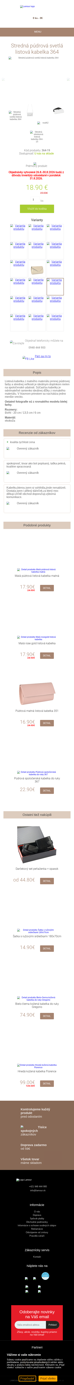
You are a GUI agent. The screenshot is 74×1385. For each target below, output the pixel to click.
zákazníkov (34, 1130)
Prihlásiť (53, 1325)
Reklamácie (37, 1229)
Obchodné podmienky (37, 1222)
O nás (37, 1211)
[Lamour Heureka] (45, 1276)
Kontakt (37, 1256)
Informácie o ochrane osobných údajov (37, 1225)
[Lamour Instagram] (37, 1278)
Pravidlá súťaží (37, 1236)
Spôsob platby (37, 1218)
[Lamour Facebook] (29, 1278)
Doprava (37, 1215)
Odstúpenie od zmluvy (37, 1232)
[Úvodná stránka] (37, 6)
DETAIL (47, 588)
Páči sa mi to (43, 356)
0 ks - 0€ (38, 18)
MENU (37, 31)
